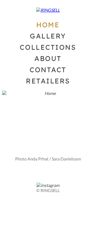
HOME (47, 24)
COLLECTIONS (48, 47)
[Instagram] (48, 185)
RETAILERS (48, 80)
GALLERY (48, 36)
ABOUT (48, 58)
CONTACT (48, 69)
